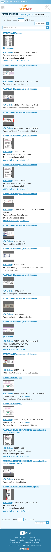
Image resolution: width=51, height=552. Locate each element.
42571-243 (24, 456)
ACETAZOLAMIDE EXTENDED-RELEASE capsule (21, 487)
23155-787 (24, 189)
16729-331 (24, 220)
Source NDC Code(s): (11, 61)
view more (26, 396)
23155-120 (24, 160)
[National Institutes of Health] (3, 2)
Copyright (22, 540)
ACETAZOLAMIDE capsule (12, 33)
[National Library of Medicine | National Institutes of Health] (25, 533)
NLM (17, 545)
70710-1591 (25, 61)
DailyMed (25, 7)
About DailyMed (20, 537)
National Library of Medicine (17, 2)
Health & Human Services (32, 545)
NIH (10, 545)
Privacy (31, 540)
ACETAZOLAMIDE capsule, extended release (20, 65)
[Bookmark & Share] (28, 549)
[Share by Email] (25, 549)
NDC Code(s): (8, 52)
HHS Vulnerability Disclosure (30, 542)
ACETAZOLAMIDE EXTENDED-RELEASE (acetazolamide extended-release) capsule (25, 431)
